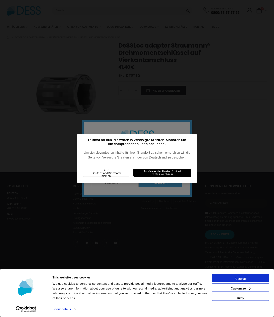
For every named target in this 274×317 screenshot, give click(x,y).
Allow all (240, 278)
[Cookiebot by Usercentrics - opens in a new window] (26, 309)
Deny (240, 298)
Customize (238, 288)
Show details (62, 309)
